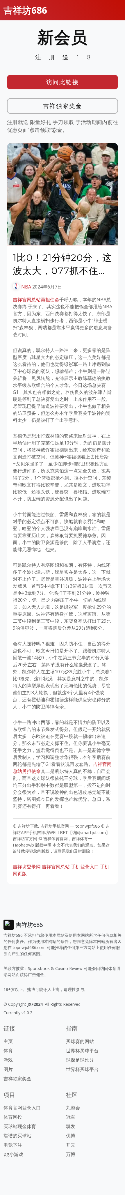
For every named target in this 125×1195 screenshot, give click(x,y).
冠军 (70, 1117)
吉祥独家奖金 (62, 106)
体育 (8, 1050)
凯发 (70, 1126)
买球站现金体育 (19, 1126)
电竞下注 (12, 1145)
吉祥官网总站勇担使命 (36, 299)
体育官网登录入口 (22, 1107)
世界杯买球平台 (82, 1050)
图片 (8, 1069)
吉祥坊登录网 (27, 866)
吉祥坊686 (25, 10)
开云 (70, 1145)
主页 (8, 1041)
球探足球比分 (80, 1060)
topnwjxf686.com (29, 947)
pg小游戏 (13, 1154)
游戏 (8, 1060)
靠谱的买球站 (17, 1135)
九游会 (73, 1107)
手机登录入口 (85, 866)
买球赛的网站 (80, 1041)
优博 (70, 1135)
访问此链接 (62, 82)
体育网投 (12, 1117)
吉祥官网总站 (56, 866)
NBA (26, 287)
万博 (70, 1154)
